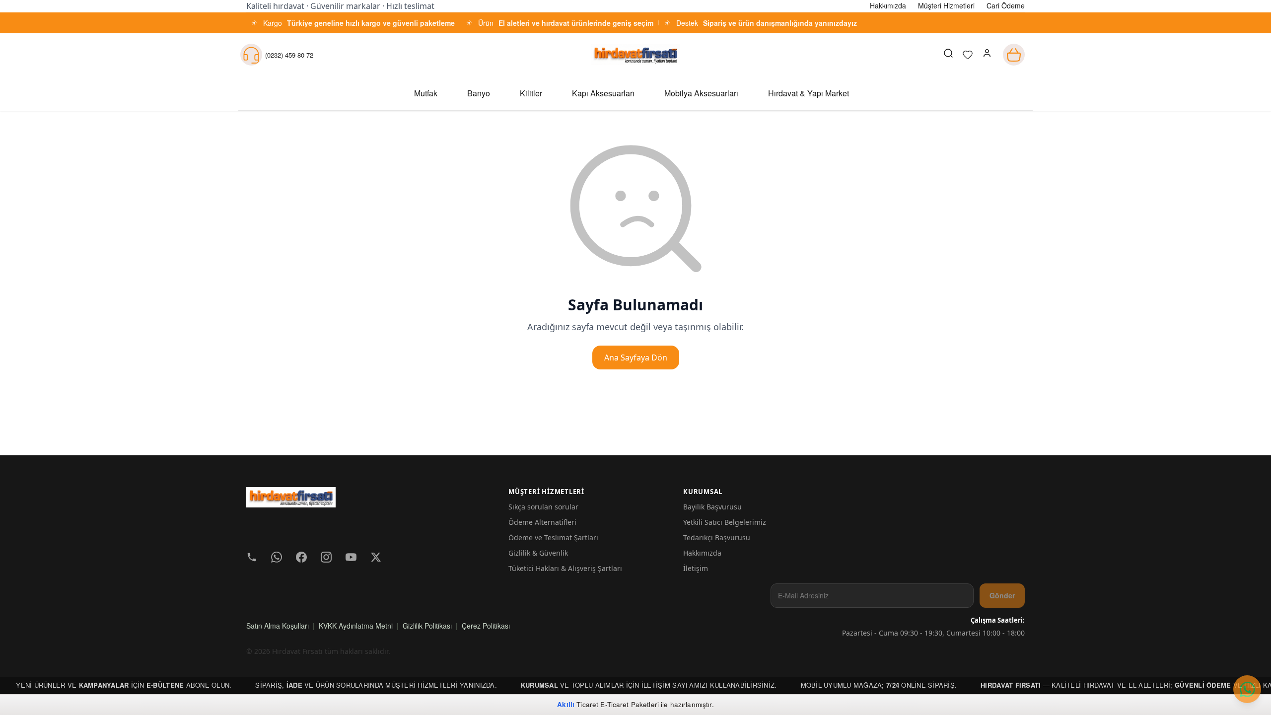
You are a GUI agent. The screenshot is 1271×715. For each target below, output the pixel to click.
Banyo (478, 93)
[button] (987, 54)
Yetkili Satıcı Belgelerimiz (724, 522)
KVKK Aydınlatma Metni (356, 626)
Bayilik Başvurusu (712, 506)
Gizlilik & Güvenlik (538, 553)
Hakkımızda (702, 553)
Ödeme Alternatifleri (542, 522)
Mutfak (425, 93)
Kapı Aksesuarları (603, 93)
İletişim (695, 568)
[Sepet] (1014, 55)
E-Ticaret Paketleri (629, 704)
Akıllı (565, 704)
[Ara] (948, 54)
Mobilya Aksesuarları (701, 93)
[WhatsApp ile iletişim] (1247, 689)
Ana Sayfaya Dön (635, 357)
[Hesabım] (987, 54)
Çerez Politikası (486, 626)
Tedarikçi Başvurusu (716, 537)
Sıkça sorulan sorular (543, 506)
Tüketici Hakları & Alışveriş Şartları (565, 568)
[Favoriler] (967, 54)
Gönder (1002, 595)
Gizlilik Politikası (427, 626)
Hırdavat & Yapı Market (808, 93)
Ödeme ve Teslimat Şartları (553, 537)
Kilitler (531, 93)
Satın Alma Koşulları (277, 626)
